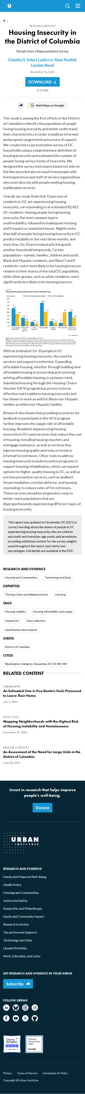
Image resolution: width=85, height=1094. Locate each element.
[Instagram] (35, 1009)
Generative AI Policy (55, 1073)
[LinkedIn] (6, 1009)
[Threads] (25, 1009)
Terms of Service (27, 1073)
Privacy (7, 1073)
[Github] (35, 1020)
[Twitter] (25, 1020)
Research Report (42, 26)
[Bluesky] (16, 1009)
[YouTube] (16, 1020)
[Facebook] (6, 1020)
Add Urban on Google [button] (50, 105)
